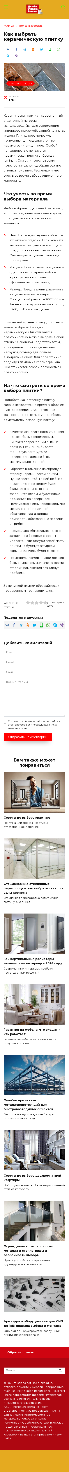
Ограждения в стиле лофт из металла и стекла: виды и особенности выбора (28, 1250)
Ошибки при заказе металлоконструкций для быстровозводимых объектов (28, 1105)
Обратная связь (20, 1352)
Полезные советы (20, 83)
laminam (10, 160)
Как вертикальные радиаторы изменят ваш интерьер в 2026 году (33, 961)
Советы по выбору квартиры (27, 817)
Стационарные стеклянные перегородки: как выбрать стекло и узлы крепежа (33, 888)
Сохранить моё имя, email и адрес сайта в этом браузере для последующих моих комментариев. (34, 725)
